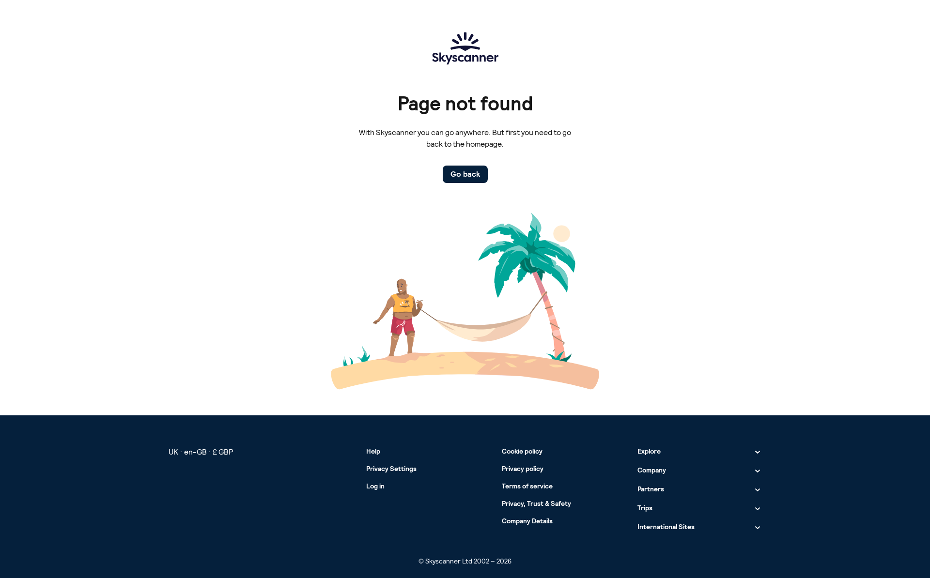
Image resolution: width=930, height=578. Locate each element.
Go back (465, 174)
